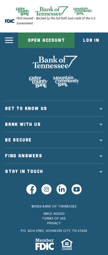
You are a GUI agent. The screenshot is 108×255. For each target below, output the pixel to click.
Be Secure (18, 139)
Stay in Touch (24, 171)
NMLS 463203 (54, 213)
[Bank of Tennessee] (54, 72)
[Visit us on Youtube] (77, 189)
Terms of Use (54, 218)
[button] (9, 40)
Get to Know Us (26, 108)
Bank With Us (23, 124)
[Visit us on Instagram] (46, 189)
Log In (91, 40)
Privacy (54, 223)
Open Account (46, 40)
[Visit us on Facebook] (31, 189)
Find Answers (23, 155)
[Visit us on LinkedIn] (62, 189)
